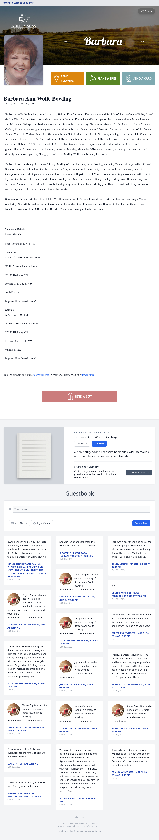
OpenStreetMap (83, 831)
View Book (82, 443)
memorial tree (41, 375)
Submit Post (141, 523)
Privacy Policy (71, 826)
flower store (87, 375)
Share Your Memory (138, 472)
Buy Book (99, 443)
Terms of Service (88, 826)
